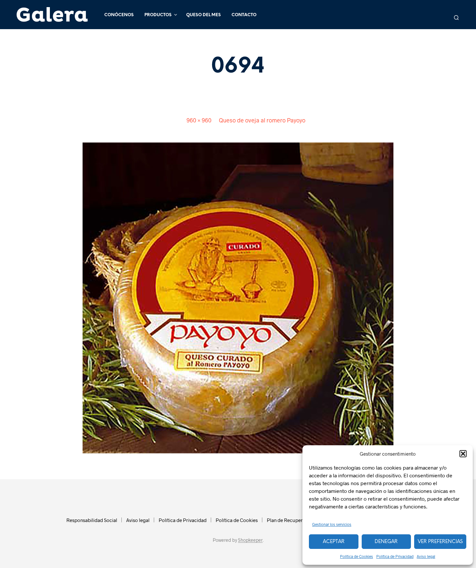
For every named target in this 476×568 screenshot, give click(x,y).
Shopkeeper (250, 540)
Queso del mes (203, 15)
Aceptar (334, 541)
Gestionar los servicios (331, 524)
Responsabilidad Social (91, 520)
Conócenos (119, 15)
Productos (158, 15)
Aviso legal (426, 556)
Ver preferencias (440, 541)
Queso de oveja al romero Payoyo (262, 120)
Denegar (386, 541)
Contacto (244, 15)
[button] (463, 453)
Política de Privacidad (395, 556)
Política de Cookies (356, 556)
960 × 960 (199, 120)
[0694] (238, 297)
